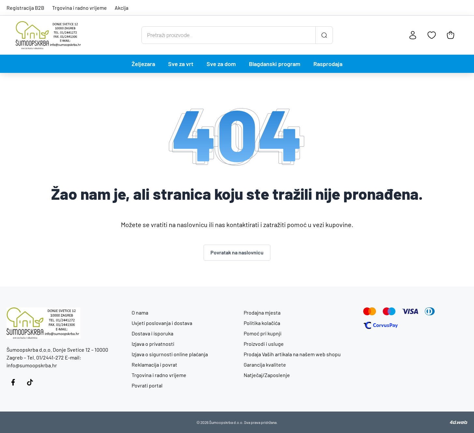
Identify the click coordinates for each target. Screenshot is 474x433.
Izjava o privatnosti (153, 344)
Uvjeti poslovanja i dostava (162, 323)
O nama (140, 312)
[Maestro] (389, 311)
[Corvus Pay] (380, 325)
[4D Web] (458, 422)
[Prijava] (413, 35)
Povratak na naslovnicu (237, 252)
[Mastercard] (369, 311)
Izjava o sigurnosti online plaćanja (170, 354)
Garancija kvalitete (265, 364)
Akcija (121, 8)
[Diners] (430, 311)
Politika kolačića (262, 323)
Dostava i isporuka (152, 333)
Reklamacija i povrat (154, 364)
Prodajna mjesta (262, 312)
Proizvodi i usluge (264, 344)
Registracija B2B (25, 8)
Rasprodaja (327, 63)
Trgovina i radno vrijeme (79, 8)
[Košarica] (450, 35)
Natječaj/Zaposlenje (267, 375)
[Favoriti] (431, 35)
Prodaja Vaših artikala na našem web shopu (292, 354)
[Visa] (410, 311)
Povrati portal (147, 385)
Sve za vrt (181, 63)
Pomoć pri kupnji (262, 333)
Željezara (143, 63)
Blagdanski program (274, 63)
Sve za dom (221, 63)
